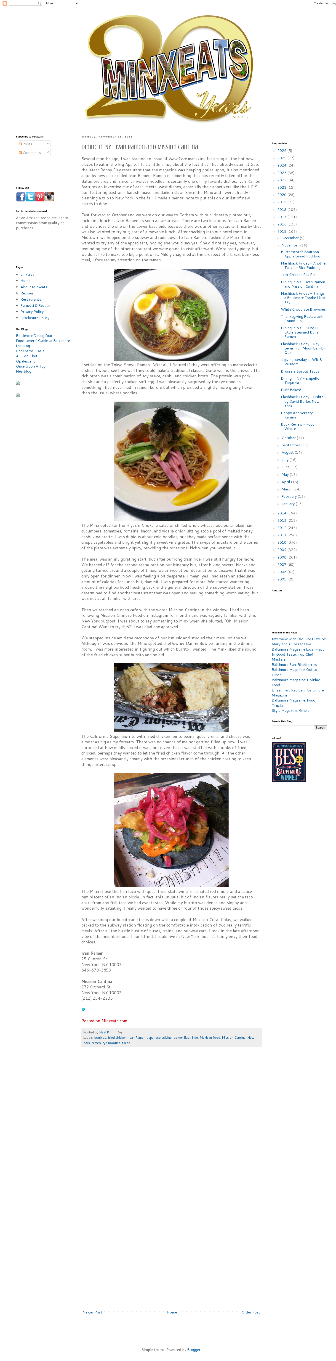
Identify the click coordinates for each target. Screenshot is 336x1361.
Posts (27, 143)
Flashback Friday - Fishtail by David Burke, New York (303, 401)
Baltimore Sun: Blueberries (294, 664)
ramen (96, 1042)
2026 (282, 150)
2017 (282, 216)
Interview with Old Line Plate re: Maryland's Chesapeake (299, 641)
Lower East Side (185, 1037)
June (286, 466)
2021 (282, 187)
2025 (282, 157)
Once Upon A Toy (30, 366)
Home (172, 1312)
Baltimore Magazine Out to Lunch (294, 672)
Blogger (193, 1349)
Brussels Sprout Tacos (300, 371)
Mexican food (210, 1037)
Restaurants (31, 299)
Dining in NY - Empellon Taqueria (301, 380)
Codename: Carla (30, 350)
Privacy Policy (32, 311)
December (291, 237)
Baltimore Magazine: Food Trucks (293, 702)
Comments (31, 152)
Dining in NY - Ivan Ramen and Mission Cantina (303, 284)
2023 (282, 172)
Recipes (27, 293)
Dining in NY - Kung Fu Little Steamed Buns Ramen (300, 332)
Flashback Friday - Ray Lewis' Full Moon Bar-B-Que (303, 348)
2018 (282, 209)
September (291, 444)
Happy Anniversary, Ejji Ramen (300, 415)
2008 (282, 557)
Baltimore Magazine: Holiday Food (296, 682)
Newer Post (92, 1312)
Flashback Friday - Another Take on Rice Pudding (304, 265)
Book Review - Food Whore (298, 426)
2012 (282, 527)
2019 (282, 201)
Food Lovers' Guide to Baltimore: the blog (43, 343)
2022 (282, 180)
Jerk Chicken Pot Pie (298, 274)
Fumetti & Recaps (36, 305)
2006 (282, 571)
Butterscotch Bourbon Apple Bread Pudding (300, 254)
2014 (282, 513)
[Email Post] (120, 1032)
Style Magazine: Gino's (290, 710)
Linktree (27, 274)
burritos (100, 1037)
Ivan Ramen (136, 1037)
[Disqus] (171, 1119)
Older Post (251, 1312)
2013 (282, 520)
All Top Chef (26, 355)
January (289, 503)
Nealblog (23, 371)
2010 (282, 542)
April (286, 481)
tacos (126, 1042)
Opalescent (25, 361)
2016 (282, 224)
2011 (282, 535)
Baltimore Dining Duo (34, 335)
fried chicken (117, 1037)
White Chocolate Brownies (303, 309)
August (288, 452)
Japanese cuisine (159, 1037)
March (287, 489)
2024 (282, 165)
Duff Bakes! (291, 389)
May (286, 474)
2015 (282, 231)
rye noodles (111, 1042)
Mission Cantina (233, 1037)
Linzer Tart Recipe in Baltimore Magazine (298, 692)
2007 (282, 564)
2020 (282, 194)
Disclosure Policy (35, 317)
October (289, 437)
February (290, 496)
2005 (282, 579)
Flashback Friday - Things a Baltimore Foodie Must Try (303, 298)
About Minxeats (34, 286)
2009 (282, 549)
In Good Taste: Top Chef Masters (292, 656)
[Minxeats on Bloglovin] (83, 1009)
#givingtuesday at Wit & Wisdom (301, 361)
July (285, 459)
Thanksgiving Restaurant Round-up (302, 318)
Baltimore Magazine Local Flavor (299, 649)
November (291, 245)
